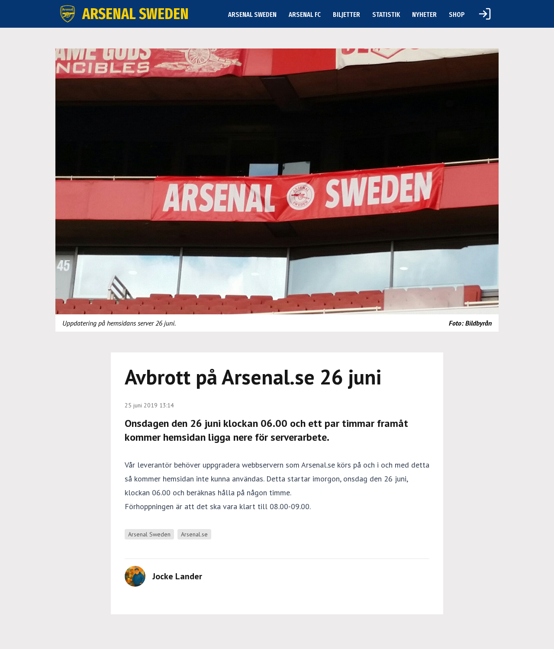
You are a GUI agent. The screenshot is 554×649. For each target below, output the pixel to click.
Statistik (386, 14)
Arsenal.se (194, 534)
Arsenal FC (305, 14)
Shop (457, 14)
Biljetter (346, 14)
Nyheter (424, 14)
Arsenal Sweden (252, 14)
